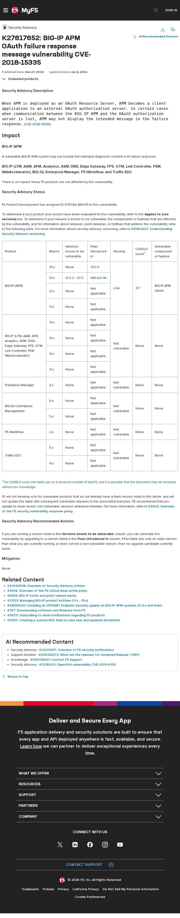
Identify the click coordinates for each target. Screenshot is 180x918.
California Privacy (85, 889)
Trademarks (30, 889)
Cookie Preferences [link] (90, 897)
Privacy (63, 889)
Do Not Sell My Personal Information (131, 889)
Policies (48, 889)
